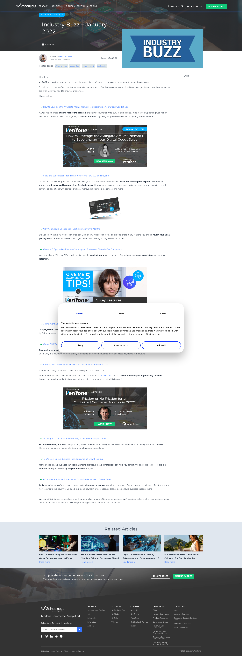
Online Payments (88, 66)
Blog (155, 610)
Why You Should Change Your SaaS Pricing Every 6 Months (71, 229)
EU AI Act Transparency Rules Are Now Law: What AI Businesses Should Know (100, 556)
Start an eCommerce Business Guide (161, 638)
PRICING (93, 6)
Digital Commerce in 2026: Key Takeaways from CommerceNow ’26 (141, 556)
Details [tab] (121, 313)
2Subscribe (92, 618)
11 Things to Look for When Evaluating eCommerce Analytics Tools (74, 438)
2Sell (89, 614)
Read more (44, 562)
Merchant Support (181, 614)
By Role (114, 618)
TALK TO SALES (194, 6)
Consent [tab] (79, 313)
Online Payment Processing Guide (160, 632)
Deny (80, 345)
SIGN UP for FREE (216, 6)
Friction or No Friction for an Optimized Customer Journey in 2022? (75, 365)
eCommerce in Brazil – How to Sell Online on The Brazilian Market (181, 556)
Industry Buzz (75, 66)
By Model (115, 614)
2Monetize (92, 622)
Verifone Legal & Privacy (74, 651)
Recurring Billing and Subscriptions (160, 643)
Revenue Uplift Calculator (159, 627)
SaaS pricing (101, 66)
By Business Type (118, 610)
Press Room (135, 618)
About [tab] (163, 313)
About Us (134, 610)
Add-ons (91, 626)
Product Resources (160, 618)
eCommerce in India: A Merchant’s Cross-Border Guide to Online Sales (77, 479)
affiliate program (61, 66)
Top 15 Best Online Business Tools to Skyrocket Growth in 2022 (73, 459)
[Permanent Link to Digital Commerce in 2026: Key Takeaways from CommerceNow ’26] (142, 539)
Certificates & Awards (139, 622)
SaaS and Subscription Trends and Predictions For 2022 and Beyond (76, 176)
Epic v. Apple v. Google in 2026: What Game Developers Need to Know (58, 556)
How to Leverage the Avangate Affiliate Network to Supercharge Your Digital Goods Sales (85, 107)
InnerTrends (105, 375)
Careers (133, 626)
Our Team (135, 614)
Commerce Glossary (161, 622)
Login (176, 610)
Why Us (114, 622)
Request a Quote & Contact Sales (185, 619)
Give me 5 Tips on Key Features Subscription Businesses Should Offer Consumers (82, 249)
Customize (119, 345)
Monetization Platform (97, 610)
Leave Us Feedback (181, 627)
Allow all (161, 345)
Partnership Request (182, 624)
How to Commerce (161, 614)
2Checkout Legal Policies (51, 651)
